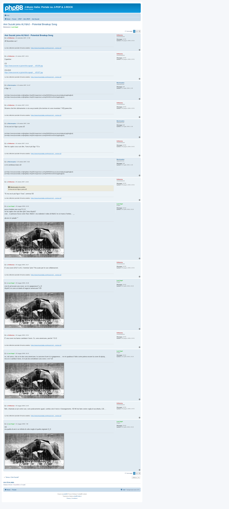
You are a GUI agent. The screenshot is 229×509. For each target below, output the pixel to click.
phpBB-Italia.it (77, 496)
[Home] (14, 8)
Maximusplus (120, 82)
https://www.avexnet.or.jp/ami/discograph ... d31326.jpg (24, 66)
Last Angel (14, 27)
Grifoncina (120, 35)
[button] (139, 31)
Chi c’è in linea (8, 482)
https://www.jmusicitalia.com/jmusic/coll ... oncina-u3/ (46, 48)
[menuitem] (7, 15)
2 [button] (136, 31)
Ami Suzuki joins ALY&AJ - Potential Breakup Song (30, 24)
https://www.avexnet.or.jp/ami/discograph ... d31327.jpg (24, 72)
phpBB (65, 494)
